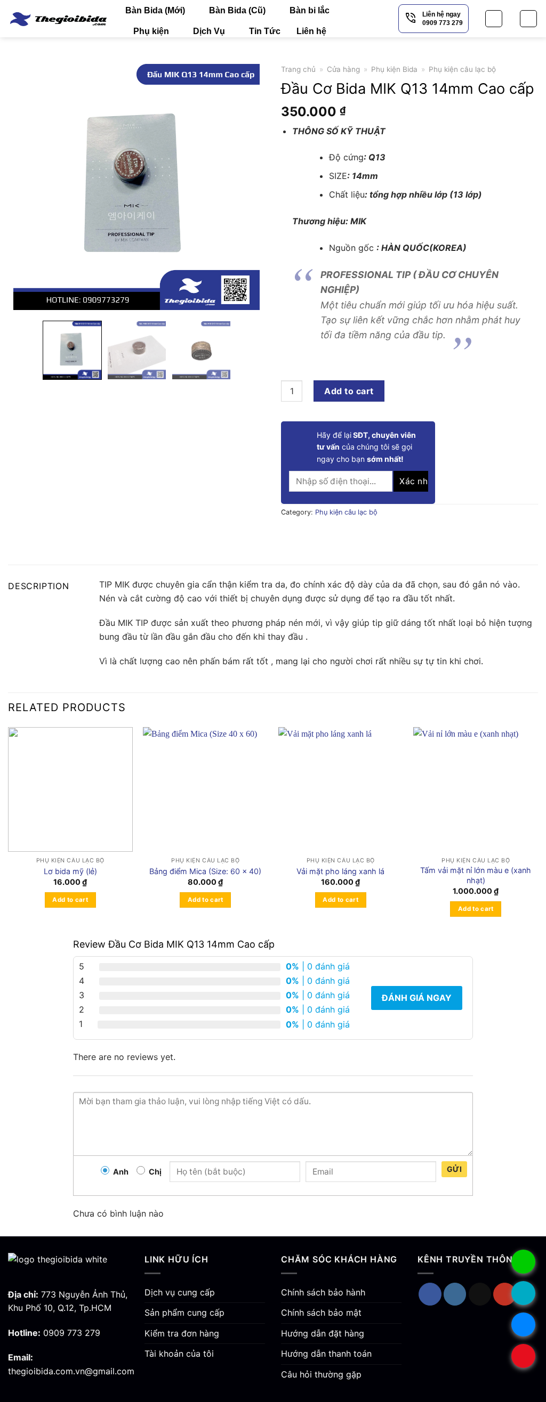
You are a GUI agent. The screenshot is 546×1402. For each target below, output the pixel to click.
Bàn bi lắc (310, 10)
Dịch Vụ (209, 31)
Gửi (454, 1168)
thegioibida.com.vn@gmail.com (71, 1371)
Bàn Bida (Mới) (155, 10)
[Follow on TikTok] (480, 1294)
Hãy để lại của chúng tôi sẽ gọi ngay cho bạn (366, 446)
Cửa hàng (343, 69)
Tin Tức (264, 31)
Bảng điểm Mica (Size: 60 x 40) (205, 871)
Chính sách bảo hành (323, 1292)
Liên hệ (311, 31)
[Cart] (528, 18)
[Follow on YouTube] (504, 1294)
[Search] (493, 18)
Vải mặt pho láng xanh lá (340, 871)
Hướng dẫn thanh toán (326, 1353)
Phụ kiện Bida (394, 69)
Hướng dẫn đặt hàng (322, 1333)
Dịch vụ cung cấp (179, 1292)
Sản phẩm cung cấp (184, 1312)
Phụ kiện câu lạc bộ (462, 69)
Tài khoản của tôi (179, 1353)
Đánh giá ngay (417, 997)
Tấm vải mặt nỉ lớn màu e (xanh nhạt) (475, 875)
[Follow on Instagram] (455, 1294)
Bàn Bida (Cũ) (237, 10)
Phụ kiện (151, 31)
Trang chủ (298, 69)
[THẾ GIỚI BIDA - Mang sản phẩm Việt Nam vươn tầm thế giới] (58, 18)
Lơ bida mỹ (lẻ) (70, 871)
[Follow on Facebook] (430, 1294)
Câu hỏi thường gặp (321, 1374)
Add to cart (348, 391)
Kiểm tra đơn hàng (181, 1333)
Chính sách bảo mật (321, 1312)
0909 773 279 (71, 1332)
